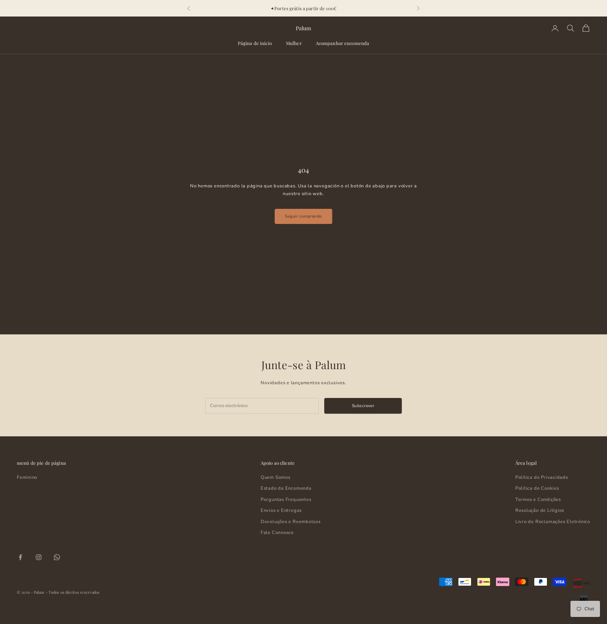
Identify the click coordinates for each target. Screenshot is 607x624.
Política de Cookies (537, 488)
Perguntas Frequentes (286, 499)
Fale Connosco (277, 532)
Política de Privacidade (541, 477)
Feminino (27, 477)
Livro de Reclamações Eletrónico (552, 522)
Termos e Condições (538, 499)
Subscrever (363, 406)
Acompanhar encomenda (343, 43)
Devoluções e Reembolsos (291, 522)
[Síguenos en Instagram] (38, 557)
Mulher (294, 43)
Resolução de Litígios (539, 510)
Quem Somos (276, 477)
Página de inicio (255, 43)
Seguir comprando (303, 216)
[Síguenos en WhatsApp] (56, 557)
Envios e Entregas (281, 510)
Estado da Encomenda (286, 488)
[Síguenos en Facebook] (20, 557)
